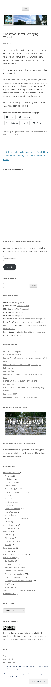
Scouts (7, 521)
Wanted (8, 544)
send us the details (10, 453)
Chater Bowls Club (12, 489)
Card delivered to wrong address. (31, 332)
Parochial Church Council (15, 518)
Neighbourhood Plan (13, 567)
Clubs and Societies (11, 472)
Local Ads (7, 531)
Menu (26, 8)
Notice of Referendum (12, 355)
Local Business (9, 548)
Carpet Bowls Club (12, 485)
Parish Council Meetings (14, 574)
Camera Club (10, 482)
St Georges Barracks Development (18, 580)
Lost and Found (11, 541)
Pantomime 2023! (10, 394)
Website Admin (9, 593)
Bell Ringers (9, 479)
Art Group (9, 476)
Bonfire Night (10, 561)
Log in (5, 656)
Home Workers (11, 512)
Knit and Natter (11, 515)
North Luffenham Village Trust (15, 554)
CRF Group (9, 495)
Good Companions (12, 508)
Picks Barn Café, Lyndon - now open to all (19, 351)
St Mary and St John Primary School (17, 590)
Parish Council (9, 557)
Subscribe (10, 267)
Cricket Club (10, 499)
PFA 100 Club (8, 371)
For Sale (8, 535)
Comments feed (9, 662)
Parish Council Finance (14, 571)
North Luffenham (17, 135)
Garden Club (28, 131)
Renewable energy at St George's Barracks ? (20, 397)
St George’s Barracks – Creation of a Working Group (13, 156)
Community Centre (12, 564)
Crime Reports (10, 528)
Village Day (9, 587)
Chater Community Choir (15, 492)
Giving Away (10, 538)
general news (13, 456)
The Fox (8, 551)
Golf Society (9, 505)
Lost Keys (19, 335)
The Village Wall (17, 302)
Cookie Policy (13, 676)
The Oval (8, 584)
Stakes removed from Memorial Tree (28, 322)
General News (8, 525)
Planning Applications (13, 577)
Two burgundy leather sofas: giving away (29, 319)
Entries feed (8, 659)
